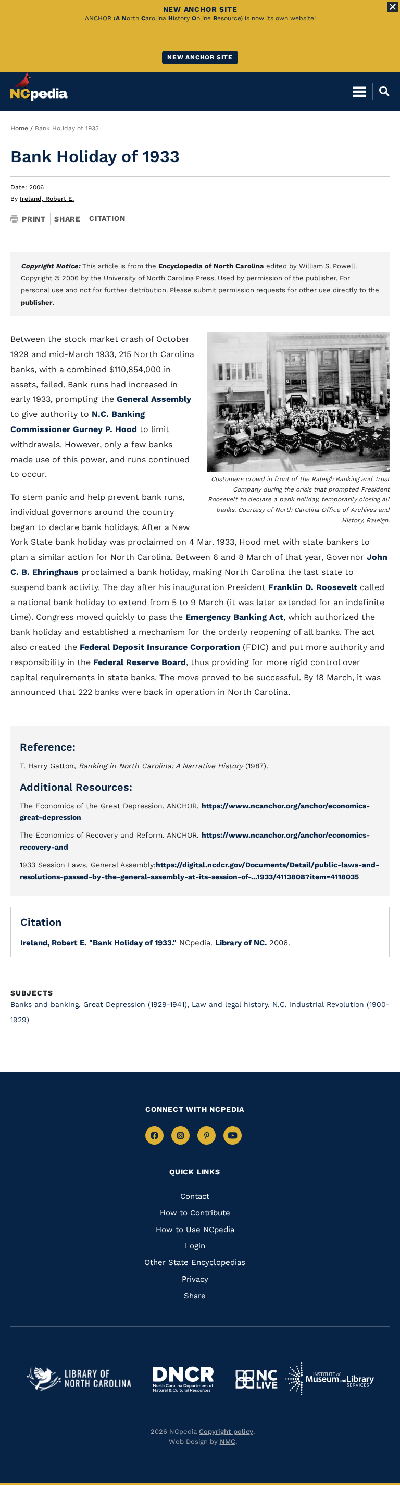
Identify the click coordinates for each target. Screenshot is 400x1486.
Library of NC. (241, 943)
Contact (194, 1196)
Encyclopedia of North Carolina (211, 266)
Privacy (195, 1279)
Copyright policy (226, 1431)
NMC (227, 1441)
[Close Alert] (392, 7)
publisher (37, 302)
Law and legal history (231, 1004)
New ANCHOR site (200, 57)
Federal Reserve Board (139, 662)
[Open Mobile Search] (381, 91)
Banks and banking (45, 1004)
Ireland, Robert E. (47, 198)
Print (34, 219)
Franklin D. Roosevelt (312, 587)
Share (67, 219)
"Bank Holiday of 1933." (133, 943)
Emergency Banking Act (234, 617)
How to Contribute (195, 1213)
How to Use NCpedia (195, 1229)
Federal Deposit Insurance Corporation (160, 647)
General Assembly (154, 399)
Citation (107, 218)
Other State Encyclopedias (194, 1262)
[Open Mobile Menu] (359, 91)
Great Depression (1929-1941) (136, 1004)
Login (195, 1245)
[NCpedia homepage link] (39, 86)
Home (19, 128)
